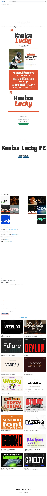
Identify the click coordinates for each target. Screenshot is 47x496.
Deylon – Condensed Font (29, 354)
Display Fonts (3, 336)
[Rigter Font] (41, 219)
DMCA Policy (26, 492)
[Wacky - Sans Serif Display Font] (12, 383)
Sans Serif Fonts (26, 157)
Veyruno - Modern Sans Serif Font (7, 335)
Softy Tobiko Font (4, 411)
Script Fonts (12, 393)
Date (22, 116)
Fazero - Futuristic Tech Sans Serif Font (31, 430)
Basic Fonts (4, 4)
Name (2, 300)
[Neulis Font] (5, 200)
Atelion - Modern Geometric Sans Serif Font (32, 449)
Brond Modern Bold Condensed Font (8, 449)
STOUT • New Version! (8, 241)
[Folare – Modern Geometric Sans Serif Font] (12, 345)
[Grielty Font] (35, 460)
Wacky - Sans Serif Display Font (7, 391)
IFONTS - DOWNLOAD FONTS (23, 490)
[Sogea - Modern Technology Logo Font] (41, 209)
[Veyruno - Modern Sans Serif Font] (12, 327)
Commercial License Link (23, 121)
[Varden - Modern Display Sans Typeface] (12, 364)
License (20, 119)
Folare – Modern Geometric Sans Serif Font (9, 354)
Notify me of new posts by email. (7, 311)
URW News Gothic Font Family (8, 232)
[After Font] (14, 209)
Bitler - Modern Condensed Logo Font (31, 411)
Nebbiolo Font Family (9, 227)
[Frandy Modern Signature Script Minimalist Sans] (35, 327)
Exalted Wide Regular (28, 372)
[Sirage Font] (5, 219)
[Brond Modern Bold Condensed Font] (12, 441)
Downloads (23, 117)
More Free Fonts (23, 317)
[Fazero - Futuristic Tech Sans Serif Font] (35, 422)
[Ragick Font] (5, 209)
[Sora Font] (32, 200)
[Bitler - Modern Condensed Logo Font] (35, 403)
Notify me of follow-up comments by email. (9, 308)
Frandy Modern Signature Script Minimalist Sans (33, 335)
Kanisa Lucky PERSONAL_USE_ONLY (24, 148)
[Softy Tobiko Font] (12, 403)
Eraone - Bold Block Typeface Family (31, 391)
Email (2, 304)
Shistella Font (6, 242)
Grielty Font (26, 468)
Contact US (20, 492)
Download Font (24, 123)
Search (10, 1)
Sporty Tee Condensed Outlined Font (12, 229)
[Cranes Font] (41, 200)
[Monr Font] (32, 209)
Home (1, 4)
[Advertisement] (23, 13)
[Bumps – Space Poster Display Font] (12, 460)
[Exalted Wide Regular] (35, 364)
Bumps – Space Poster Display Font (8, 468)
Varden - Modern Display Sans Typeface (8, 372)
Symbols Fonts (13, 355)
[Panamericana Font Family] (14, 200)
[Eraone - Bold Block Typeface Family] (35, 383)
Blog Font (6, 237)
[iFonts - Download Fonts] (4, 1)
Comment (3, 286)
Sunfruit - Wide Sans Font (6, 430)
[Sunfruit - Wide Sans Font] (12, 422)
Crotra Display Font (11, 236)
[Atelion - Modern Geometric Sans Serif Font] (35, 441)
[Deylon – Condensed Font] (35, 345)
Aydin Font (6, 239)
